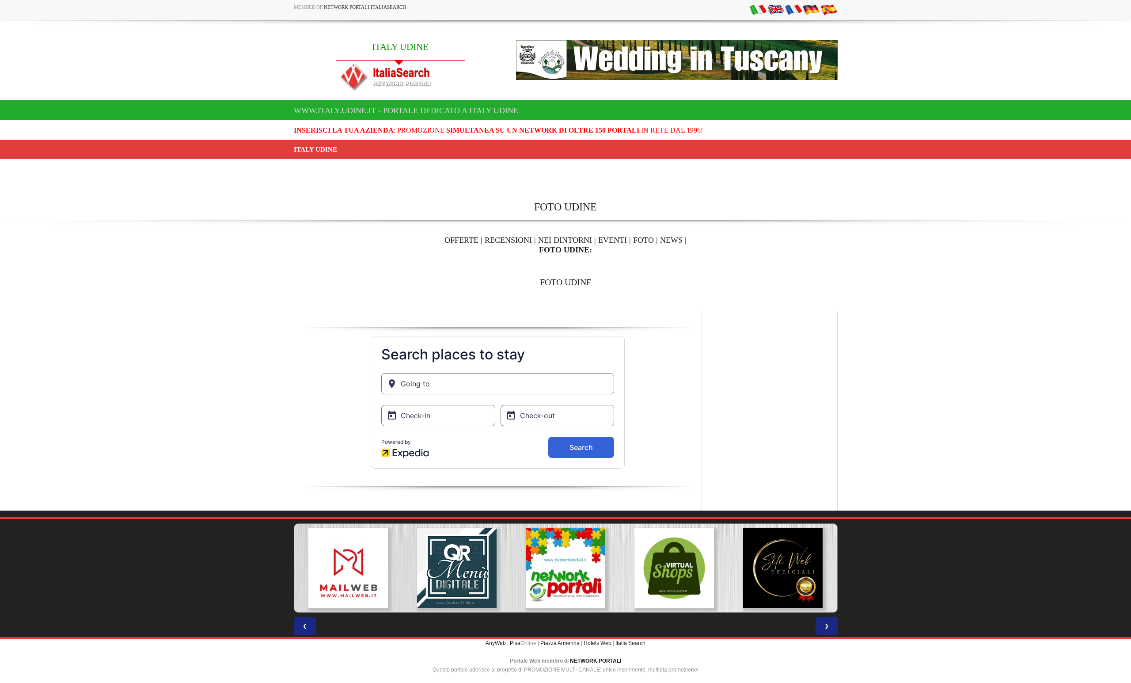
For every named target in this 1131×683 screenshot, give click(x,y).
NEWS (671, 240)
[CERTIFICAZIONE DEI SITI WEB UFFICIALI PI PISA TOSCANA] (783, 568)
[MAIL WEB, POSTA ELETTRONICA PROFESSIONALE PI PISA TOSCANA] (348, 568)
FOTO (643, 240)
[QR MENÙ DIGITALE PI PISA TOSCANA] (457, 568)
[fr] (793, 9)
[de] (811, 9)
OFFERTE (461, 240)
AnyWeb (496, 643)
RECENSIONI (508, 240)
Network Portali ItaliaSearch (365, 7)
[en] (776, 9)
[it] (758, 9)
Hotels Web (597, 643)
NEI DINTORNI (565, 240)
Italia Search (630, 643)
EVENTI (612, 240)
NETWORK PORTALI (595, 661)
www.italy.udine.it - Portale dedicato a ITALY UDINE (406, 110)
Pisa (515, 643)
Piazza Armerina (560, 643)
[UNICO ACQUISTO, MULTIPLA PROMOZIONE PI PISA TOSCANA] (565, 568)
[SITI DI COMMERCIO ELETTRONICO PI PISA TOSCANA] (674, 568)
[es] (829, 9)
